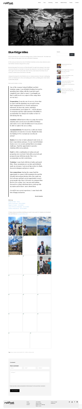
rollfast (26, 352)
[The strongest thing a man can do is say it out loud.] (59, 71)
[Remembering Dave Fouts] (59, 66)
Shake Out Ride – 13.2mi (14, 201)
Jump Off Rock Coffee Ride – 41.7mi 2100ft (18, 207)
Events (56, 2)
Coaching (50, 2)
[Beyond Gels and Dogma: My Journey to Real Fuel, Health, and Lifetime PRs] (59, 91)
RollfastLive (53, 403)
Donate (28, 404)
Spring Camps (38, 403)
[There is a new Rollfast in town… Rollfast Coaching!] (59, 77)
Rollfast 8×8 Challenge (40, 404)
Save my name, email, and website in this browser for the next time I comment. (27, 386)
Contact (77, 2)
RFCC (24, 352)
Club (44, 2)
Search (58, 51)
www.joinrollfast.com (22, 214)
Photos (71, 2)
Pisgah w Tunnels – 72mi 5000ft (16, 205)
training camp (31, 352)
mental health (19, 352)
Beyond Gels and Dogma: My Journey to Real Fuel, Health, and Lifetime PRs (68, 91)
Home (39, 2)
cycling (14, 352)
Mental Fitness (64, 2)
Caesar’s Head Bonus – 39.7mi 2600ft (17, 208)
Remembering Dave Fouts (67, 64)
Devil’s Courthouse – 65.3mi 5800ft (16, 203)
